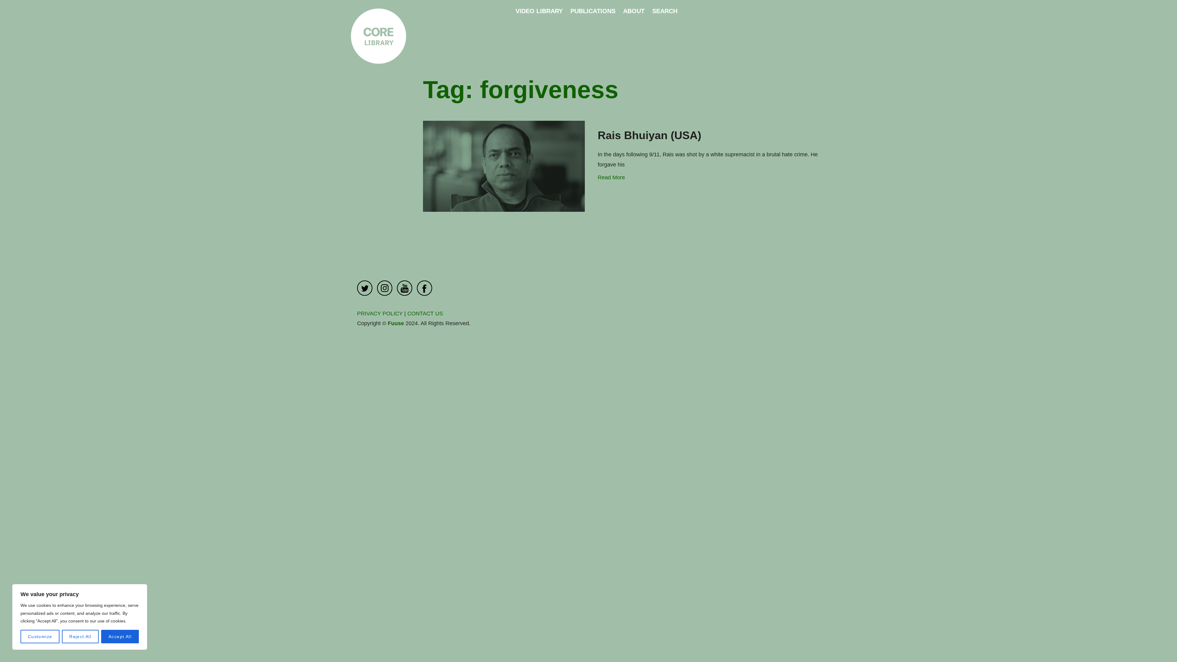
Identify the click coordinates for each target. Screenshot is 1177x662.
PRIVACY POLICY (380, 313)
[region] (79, 617)
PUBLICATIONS (592, 11)
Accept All (120, 636)
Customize (40, 636)
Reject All (80, 636)
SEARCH (664, 11)
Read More (611, 177)
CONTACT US (425, 313)
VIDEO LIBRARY (539, 11)
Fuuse (396, 323)
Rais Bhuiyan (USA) (649, 135)
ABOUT (634, 11)
